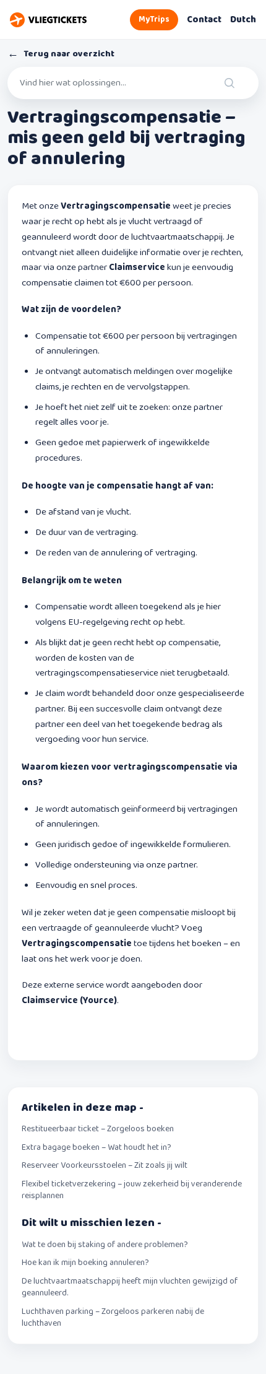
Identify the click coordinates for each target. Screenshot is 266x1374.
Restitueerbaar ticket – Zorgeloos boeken (98, 1129)
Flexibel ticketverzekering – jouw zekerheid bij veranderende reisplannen (132, 1190)
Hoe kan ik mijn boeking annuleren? (85, 1263)
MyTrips (154, 19)
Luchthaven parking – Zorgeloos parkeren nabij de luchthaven (113, 1318)
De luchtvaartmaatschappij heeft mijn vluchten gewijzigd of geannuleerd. (130, 1288)
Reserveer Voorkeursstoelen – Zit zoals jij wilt (104, 1166)
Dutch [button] (243, 19)
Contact (204, 19)
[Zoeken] (240, 83)
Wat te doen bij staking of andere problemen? (105, 1245)
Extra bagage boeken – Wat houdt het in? (96, 1148)
